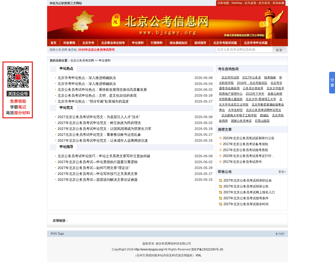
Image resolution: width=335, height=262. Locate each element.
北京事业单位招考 (113, 43)
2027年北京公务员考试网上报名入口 (249, 192)
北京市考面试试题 (225, 43)
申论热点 (66, 68)
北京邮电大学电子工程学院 (239, 115)
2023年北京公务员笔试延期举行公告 (248, 138)
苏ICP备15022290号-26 (207, 249)
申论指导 (66, 147)
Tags (61, 233)
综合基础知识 (178, 43)
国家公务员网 (58, 49)
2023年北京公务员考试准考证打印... (248, 156)
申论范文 (66, 107)
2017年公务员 (251, 77)
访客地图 (223, 3)
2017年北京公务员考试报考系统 (245, 150)
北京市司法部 (230, 77)
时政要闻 (69, 43)
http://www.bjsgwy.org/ (149, 249)
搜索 (279, 50)
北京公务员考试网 (82, 60)
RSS (54, 233)
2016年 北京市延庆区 (252, 83)
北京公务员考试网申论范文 (263, 110)
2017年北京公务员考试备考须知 (245, 144)
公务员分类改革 (253, 88)
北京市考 (88, 43)
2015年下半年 (255, 93)
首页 (53, 43)
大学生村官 (235, 110)
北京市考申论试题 (256, 43)
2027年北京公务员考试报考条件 (246, 198)
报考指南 (270, 77)
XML (198, 255)
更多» (282, 171)
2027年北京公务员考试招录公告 (246, 186)
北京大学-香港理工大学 (261, 99)
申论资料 (138, 43)
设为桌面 (250, 3)
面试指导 (200, 43)
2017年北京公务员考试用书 (242, 162)
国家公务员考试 (241, 121)
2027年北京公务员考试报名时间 (246, 204)
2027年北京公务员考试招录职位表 (247, 180)
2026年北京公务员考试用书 (96, 49)
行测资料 (157, 43)
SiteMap (236, 3)
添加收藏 (278, 3)
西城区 (264, 115)
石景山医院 (262, 121)
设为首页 (264, 3)
